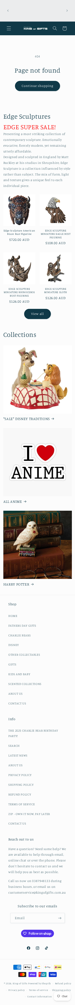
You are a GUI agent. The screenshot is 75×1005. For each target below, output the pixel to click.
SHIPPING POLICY (21, 784)
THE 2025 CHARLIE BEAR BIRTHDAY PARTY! (33, 733)
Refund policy (63, 983)
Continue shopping (38, 86)
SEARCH (14, 745)
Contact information (39, 996)
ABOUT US (15, 693)
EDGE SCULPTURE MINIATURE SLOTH (55, 290)
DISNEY (13, 645)
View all (37, 314)
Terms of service (38, 990)
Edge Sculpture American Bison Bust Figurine (19, 232)
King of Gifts (20, 983)
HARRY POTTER (16, 584)
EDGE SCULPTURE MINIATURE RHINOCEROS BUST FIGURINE (19, 292)
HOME (13, 616)
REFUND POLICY (19, 794)
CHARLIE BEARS (19, 635)
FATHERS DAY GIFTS (22, 625)
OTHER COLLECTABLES (24, 654)
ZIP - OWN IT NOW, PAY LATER (29, 814)
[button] (9, 28)
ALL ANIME (12, 501)
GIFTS (12, 664)
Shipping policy (61, 990)
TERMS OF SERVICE (21, 804)
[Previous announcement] (7, 10)
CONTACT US (17, 703)
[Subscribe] (60, 918)
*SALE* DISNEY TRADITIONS (26, 419)
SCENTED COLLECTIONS (24, 684)
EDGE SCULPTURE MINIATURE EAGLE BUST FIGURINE (56, 234)
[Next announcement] (67, 10)
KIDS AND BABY (19, 674)
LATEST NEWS (18, 755)
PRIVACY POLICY (20, 775)
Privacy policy (16, 990)
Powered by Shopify (39, 983)
